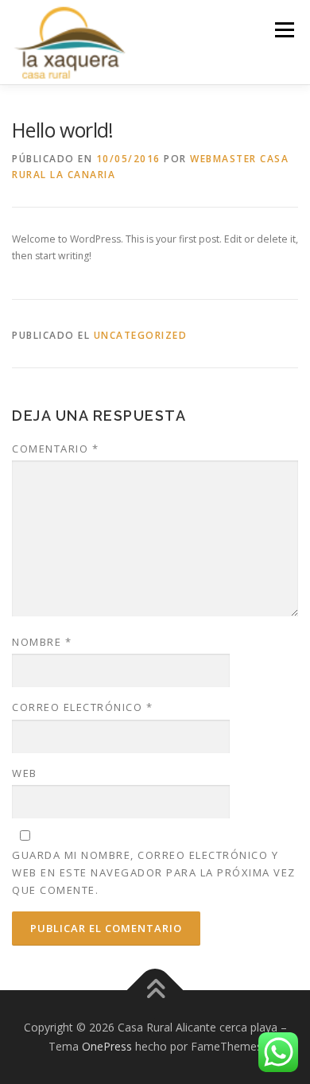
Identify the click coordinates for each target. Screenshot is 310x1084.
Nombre (42, 642)
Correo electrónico (82, 707)
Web (24, 773)
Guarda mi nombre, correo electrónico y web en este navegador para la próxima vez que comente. (154, 872)
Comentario (55, 448)
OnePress (107, 1046)
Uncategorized (141, 335)
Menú (283, 30)
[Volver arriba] (155, 990)
